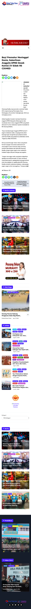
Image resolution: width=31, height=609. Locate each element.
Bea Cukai (15, 341)
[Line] (8, 77)
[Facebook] (6, 77)
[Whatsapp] (3, 77)
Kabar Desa (15, 565)
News (14, 359)
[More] (17, 77)
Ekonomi (25, 355)
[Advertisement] (15, 22)
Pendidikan (11, 526)
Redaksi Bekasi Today (6, 318)
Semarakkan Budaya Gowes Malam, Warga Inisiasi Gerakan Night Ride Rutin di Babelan (11, 316)
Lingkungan (20, 343)
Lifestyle (20, 331)
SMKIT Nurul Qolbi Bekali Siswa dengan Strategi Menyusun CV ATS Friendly (12, 547)
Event (10, 493)
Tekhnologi (19, 493)
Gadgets (15, 331)
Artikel (5, 196)
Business (24, 329)
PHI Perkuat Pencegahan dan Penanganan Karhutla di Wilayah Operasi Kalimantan (15, 251)
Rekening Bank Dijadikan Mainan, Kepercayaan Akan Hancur (15, 207)
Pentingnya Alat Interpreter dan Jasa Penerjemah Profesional (20, 335)
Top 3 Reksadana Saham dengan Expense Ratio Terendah (20, 375)
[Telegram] (11, 77)
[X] (14, 77)
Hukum (14, 343)
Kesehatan (20, 357)
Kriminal (26, 357)
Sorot (10, 196)
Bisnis (19, 329)
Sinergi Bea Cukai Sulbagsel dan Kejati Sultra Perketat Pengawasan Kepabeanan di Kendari (21, 350)
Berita (5, 217)
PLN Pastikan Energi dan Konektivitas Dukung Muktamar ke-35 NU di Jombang (11, 506)
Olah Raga (10, 292)
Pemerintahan (12, 217)
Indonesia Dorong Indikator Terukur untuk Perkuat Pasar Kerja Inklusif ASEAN (13, 230)
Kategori (4, 415)
